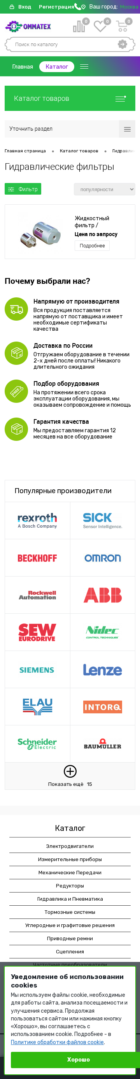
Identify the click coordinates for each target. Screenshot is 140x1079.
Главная (22, 66)
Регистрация (56, 7)
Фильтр (28, 189)
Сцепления (70, 952)
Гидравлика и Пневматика (70, 899)
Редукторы (70, 886)
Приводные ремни (70, 938)
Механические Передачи (70, 872)
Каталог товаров (41, 98)
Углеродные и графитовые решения (70, 925)
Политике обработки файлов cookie (57, 1042)
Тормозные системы (70, 912)
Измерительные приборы (70, 859)
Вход (24, 7)
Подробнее (92, 246)
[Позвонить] (77, 8)
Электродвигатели (70, 846)
